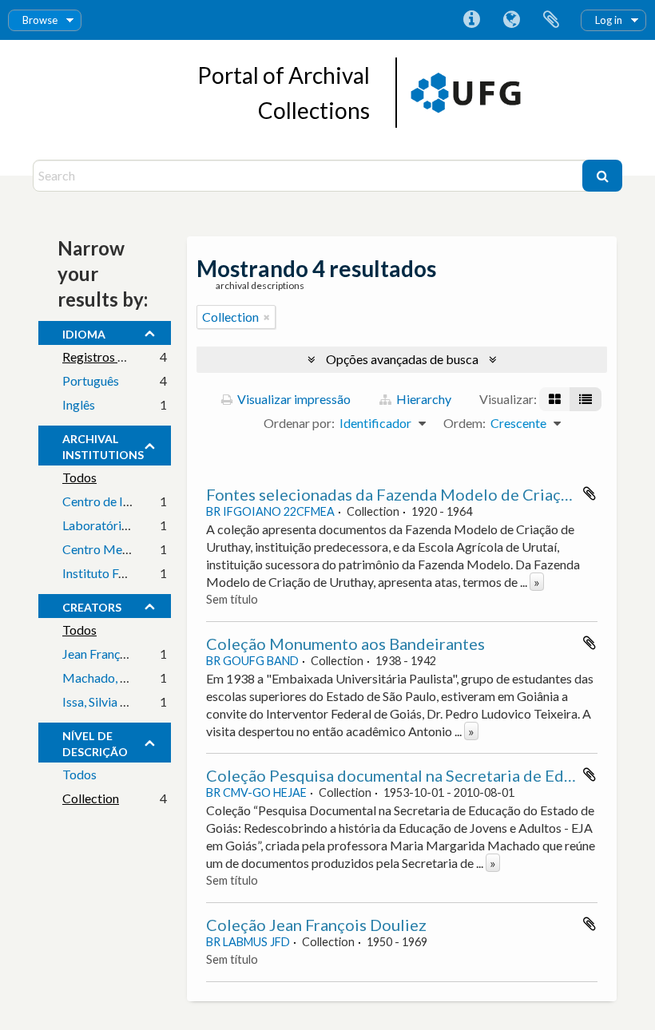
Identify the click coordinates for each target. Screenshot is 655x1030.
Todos (79, 477)
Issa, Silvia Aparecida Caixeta (141, 701)
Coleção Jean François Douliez (316, 924)
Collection (90, 798)
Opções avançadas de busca (402, 358)
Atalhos (471, 20)
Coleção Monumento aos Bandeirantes (345, 643)
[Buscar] (602, 176)
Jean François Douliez (121, 653)
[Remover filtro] (267, 317)
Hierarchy (422, 398)
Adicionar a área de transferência (589, 493)
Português (90, 380)
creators (91, 605)
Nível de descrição (95, 741)
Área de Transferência (551, 20)
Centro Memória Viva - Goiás (142, 549)
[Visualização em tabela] (585, 399)
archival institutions (103, 444)
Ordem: (464, 422)
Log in (608, 20)
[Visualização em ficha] (554, 399)
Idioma (511, 20)
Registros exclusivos (118, 356)
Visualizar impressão (293, 398)
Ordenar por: (299, 422)
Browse (40, 20)
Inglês (78, 404)
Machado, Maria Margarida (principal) (167, 677)
